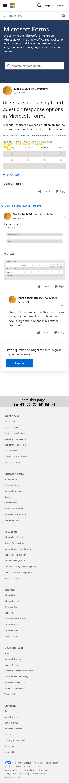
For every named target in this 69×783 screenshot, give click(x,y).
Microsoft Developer (13, 659)
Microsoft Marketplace (14, 682)
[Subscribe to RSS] (47, 404)
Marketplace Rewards (14, 688)
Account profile (11, 479)
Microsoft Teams (11, 624)
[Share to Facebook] (22, 404)
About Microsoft (11, 717)
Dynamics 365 (10, 606)
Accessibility (9, 746)
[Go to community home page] (12, 5)
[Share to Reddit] (34, 404)
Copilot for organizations (15, 438)
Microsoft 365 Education (15, 554)
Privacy (40, 766)
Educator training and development (20, 566)
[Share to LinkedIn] (16, 404)
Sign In (60, 5)
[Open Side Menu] (5, 5)
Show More (13, 174)
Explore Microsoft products (16, 456)
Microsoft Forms (14, 15)
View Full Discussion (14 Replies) (23, 205)
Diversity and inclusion (14, 740)
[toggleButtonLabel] (63, 15)
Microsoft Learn (11, 664)
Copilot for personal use (15, 444)
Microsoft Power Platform (15, 618)
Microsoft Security (12, 601)
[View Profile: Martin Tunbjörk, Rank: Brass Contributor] (7, 216)
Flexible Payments (12, 520)
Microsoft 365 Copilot (14, 630)
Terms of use (28, 770)
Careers (7, 711)
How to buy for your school (16, 560)
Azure (7, 653)
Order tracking (10, 502)
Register (49, 5)
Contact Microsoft (24, 766)
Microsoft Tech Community (16, 676)
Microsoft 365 (10, 612)
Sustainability (10, 752)
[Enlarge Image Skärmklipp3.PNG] (34, 235)
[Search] (39, 5)
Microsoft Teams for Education (17, 548)
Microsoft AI (9, 595)
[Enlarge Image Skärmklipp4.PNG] (34, 269)
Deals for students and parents (18, 572)
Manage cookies (11, 770)
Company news (11, 722)
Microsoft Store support (15, 491)
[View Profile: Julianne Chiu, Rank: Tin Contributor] (7, 90)
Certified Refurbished (13, 508)
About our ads (39, 773)
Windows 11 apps (12, 462)
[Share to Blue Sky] (41, 404)
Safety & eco (10, 773)
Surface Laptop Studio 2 (15, 433)
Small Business (11, 636)
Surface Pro (9, 421)
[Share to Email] (53, 404)
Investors (8, 734)
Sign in (19, 363)
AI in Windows (10, 450)
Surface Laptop (11, 427)
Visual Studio (10, 694)
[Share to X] (28, 404)
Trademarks (44, 770)
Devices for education (14, 543)
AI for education (11, 578)
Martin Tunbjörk (23, 214)
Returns (7, 496)
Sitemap (8, 766)
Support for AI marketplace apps (18, 670)
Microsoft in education (14, 537)
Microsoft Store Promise (15, 514)
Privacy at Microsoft (13, 728)
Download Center (12, 485)
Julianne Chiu (22, 88)
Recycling (24, 773)
